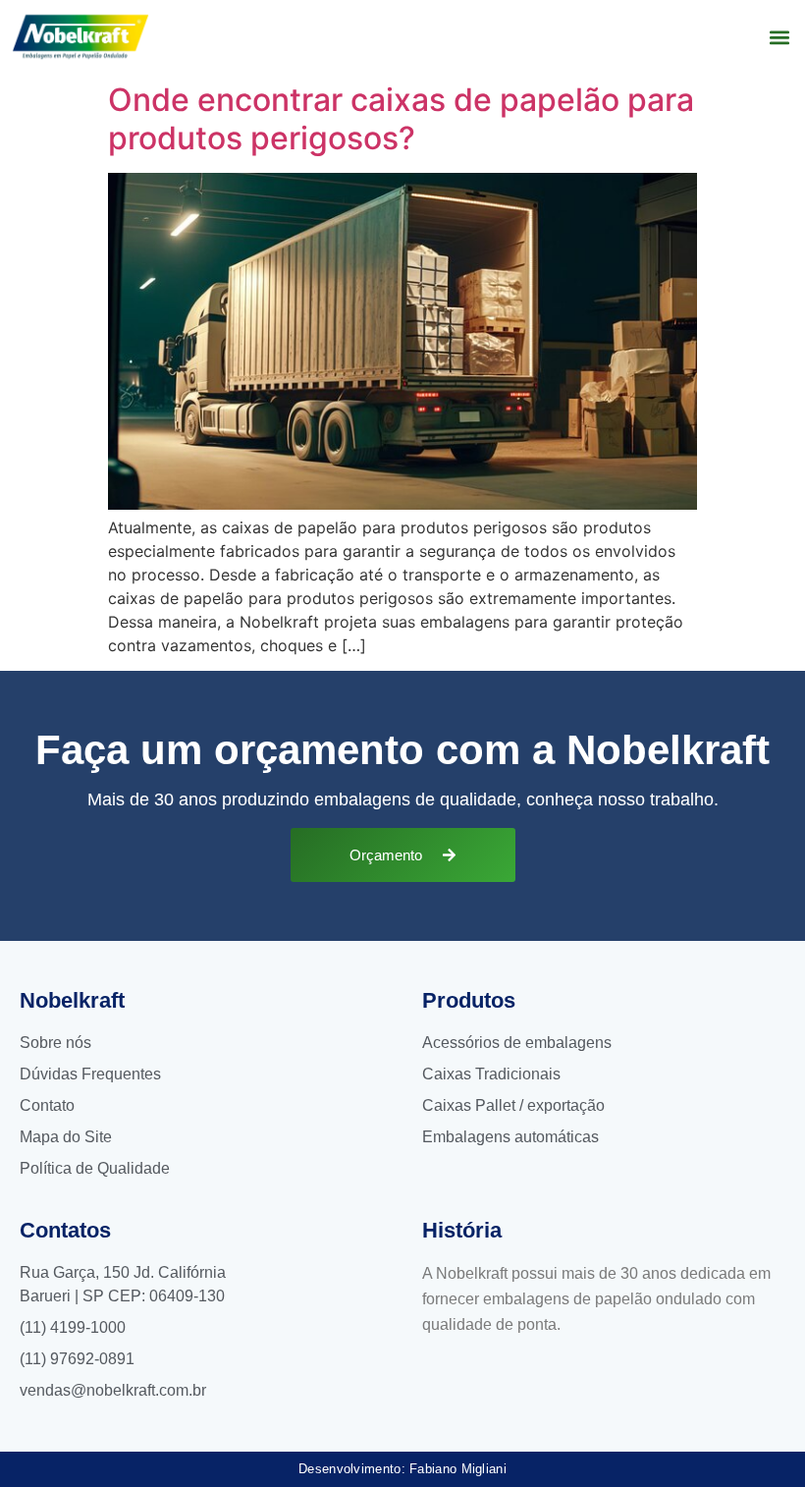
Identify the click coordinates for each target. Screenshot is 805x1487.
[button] (779, 37)
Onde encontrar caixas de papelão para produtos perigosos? (401, 118)
